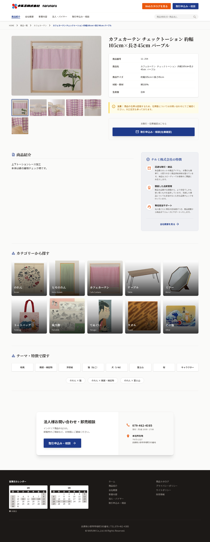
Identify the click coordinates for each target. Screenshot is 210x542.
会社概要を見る (169, 224)
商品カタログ (162, 481)
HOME (11, 25)
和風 (22, 367)
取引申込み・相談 (185, 6)
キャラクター (187, 367)
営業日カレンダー (17, 481)
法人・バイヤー (59, 16)
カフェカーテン (40, 25)
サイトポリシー (163, 490)
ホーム (112, 481)
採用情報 (160, 494)
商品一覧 (24, 25)
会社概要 (29, 16)
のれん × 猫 (75, 380)
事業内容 (43, 16)
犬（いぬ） (116, 367)
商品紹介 (16, 16)
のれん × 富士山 (132, 380)
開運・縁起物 (46, 367)
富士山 (140, 367)
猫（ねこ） (93, 367)
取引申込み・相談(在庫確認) (153, 132)
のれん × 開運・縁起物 (103, 380)
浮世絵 (69, 367)
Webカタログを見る (156, 6)
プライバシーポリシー (167, 485)
